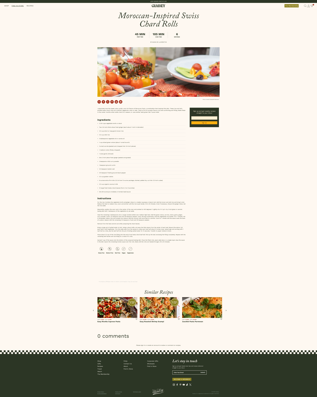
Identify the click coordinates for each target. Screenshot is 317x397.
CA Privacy (117, 393)
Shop (6, 6)
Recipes (30, 6)
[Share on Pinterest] (112, 102)
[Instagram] (173, 385)
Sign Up (204, 122)
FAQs (125, 361)
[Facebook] (177, 385)
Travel (99, 369)
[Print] (120, 102)
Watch (99, 371)
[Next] (226, 310)
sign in (143, 345)
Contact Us (128, 364)
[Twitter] (190, 385)
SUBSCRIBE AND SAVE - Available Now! (159, 1)
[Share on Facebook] (103, 102)
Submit (203, 372)
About (126, 366)
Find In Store (18, 6)
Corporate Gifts (152, 361)
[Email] (116, 102)
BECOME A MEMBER (182, 379)
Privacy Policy (100, 391)
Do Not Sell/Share (101, 393)
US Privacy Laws (137, 391)
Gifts (99, 364)
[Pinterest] (180, 385)
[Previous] (93, 310)
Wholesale (151, 364)
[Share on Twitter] (107, 102)
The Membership (291, 6)
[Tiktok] (187, 385)
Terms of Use (118, 391)
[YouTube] (183, 385)
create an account (153, 345)
